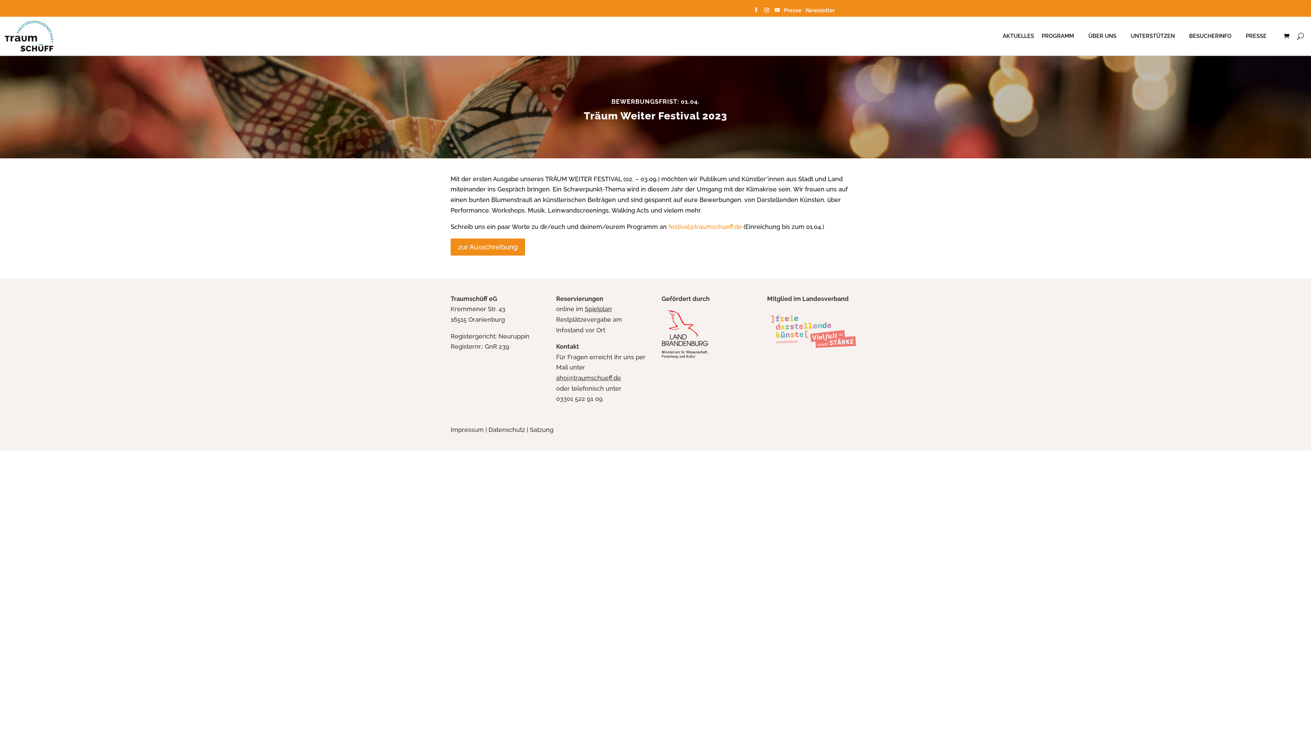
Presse (794, 10)
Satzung (541, 429)
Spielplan (598, 309)
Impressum (467, 429)
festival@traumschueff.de (705, 226)
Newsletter (820, 10)
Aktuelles (1018, 36)
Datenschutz (507, 429)
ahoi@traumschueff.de (588, 377)
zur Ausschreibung (488, 247)
